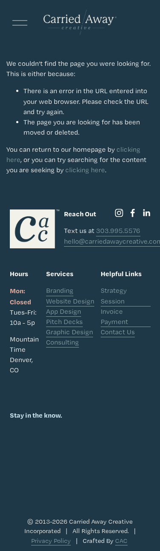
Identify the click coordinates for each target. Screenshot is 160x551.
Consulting (62, 342)
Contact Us (118, 332)
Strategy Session (114, 295)
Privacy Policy (51, 541)
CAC (121, 541)
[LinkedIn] (146, 213)
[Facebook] (132, 213)
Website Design (70, 301)
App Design (63, 311)
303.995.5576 (118, 231)
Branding (59, 290)
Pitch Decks (64, 322)
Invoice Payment (114, 316)
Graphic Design (69, 332)
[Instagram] (119, 213)
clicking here (85, 170)
